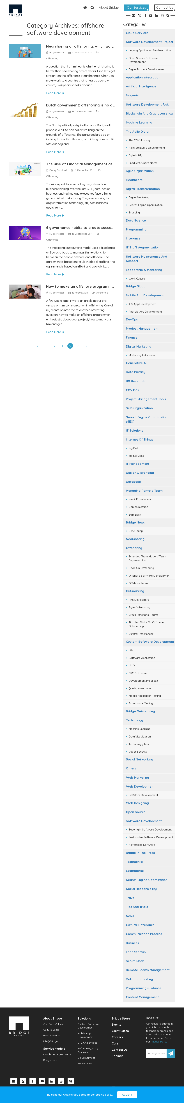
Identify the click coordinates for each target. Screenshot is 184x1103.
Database (133, 481)
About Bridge (109, 7)
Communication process (144, 934)
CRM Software (138, 673)
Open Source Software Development (143, 60)
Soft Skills (135, 514)
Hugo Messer (56, 52)
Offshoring (134, 548)
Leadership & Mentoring (144, 270)
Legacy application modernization (150, 50)
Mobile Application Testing (145, 695)
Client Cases (120, 1031)
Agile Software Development (147, 147)
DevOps (132, 319)
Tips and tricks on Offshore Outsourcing (146, 624)
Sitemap (117, 1056)
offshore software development (149, 575)
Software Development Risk (147, 104)
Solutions (84, 1018)
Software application (142, 658)
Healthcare (134, 180)
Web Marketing (137, 777)
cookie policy (104, 1094)
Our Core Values (53, 1024)
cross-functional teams (143, 614)
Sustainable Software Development (151, 837)
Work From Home (140, 499)
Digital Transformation (143, 189)
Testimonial (134, 862)
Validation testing (139, 979)
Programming (136, 229)
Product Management (142, 328)
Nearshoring (135, 539)
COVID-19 (132, 390)
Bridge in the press (140, 853)
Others (131, 768)
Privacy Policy (159, 1041)
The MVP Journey (140, 140)
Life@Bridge (50, 1041)
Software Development (144, 821)
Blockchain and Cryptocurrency (149, 113)
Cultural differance (140, 925)
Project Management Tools (146, 399)
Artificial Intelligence (141, 86)
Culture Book (51, 1029)
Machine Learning (139, 122)
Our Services (136, 7)
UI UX (132, 665)
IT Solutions (134, 430)
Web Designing (137, 803)
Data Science (136, 220)
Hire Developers (139, 599)
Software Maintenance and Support (146, 259)
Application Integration (143, 77)
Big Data (134, 448)
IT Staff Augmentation (143, 247)
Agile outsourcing (140, 607)
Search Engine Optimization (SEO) (146, 419)
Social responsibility (141, 889)
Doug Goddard (58, 170)
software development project (149, 42)
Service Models (54, 1048)
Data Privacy (135, 372)
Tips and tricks (137, 907)
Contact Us (164, 7)
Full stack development (143, 795)
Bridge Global (136, 286)
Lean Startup (136, 952)
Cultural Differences (141, 634)
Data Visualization (140, 736)
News (130, 916)
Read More (54, 93)
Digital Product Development (147, 69)
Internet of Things (139, 439)
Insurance (133, 238)
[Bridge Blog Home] (83, 7)
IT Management (137, 464)
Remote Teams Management (148, 970)
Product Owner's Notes (143, 163)
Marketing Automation (142, 355)
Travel (130, 898)
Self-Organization (139, 408)
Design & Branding (140, 472)
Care (115, 1043)
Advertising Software (142, 844)
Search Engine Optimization (146, 205)
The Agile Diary (137, 131)
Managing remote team (144, 490)
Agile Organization (140, 171)
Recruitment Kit (52, 1035)
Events (116, 1024)
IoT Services (136, 455)
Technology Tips (139, 744)
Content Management (142, 997)
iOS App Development (142, 304)
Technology (134, 720)
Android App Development (145, 311)
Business (132, 943)
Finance (131, 337)
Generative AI (136, 363)
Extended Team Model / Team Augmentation (147, 558)
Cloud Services (137, 33)
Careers (117, 1037)
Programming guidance (143, 988)
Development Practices (143, 680)
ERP (131, 650)
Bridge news (135, 522)
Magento (132, 95)
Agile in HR (135, 155)
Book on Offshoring (141, 568)
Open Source (136, 812)
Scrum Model (135, 961)
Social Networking (139, 759)
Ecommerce (135, 870)
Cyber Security (138, 751)
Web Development (140, 786)
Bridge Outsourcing (140, 711)
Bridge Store (121, 1018)
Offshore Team (138, 583)
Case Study (136, 531)
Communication (138, 507)
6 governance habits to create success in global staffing (96, 227)
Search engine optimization (146, 880)
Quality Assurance (140, 688)
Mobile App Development (145, 295)
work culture (137, 278)
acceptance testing (141, 703)
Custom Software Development (150, 641)
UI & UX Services (87, 1042)
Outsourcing (135, 591)
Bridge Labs (50, 1060)
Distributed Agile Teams (57, 1054)
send (171, 1053)
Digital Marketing (139, 197)
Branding (134, 212)
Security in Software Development (150, 829)
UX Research (135, 381)
